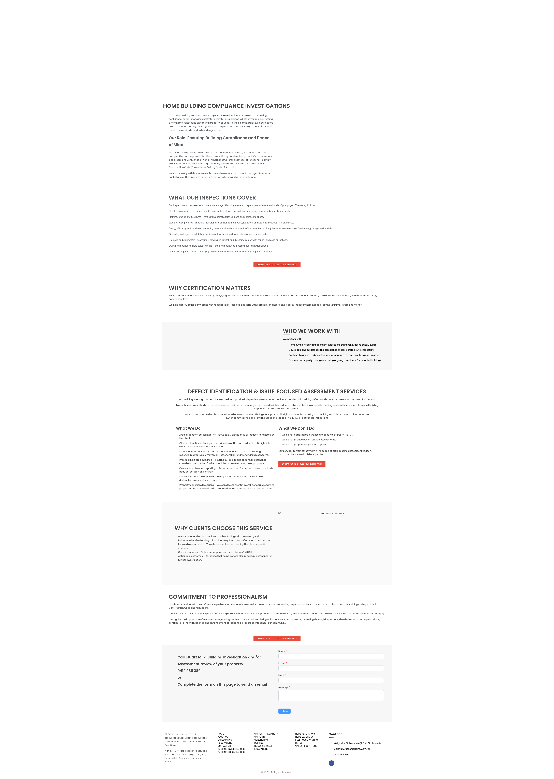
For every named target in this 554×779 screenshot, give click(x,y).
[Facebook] (331, 763)
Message (284, 687)
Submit (284, 711)
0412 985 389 (189, 670)
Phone (282, 663)
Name (282, 651)
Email (282, 675)
